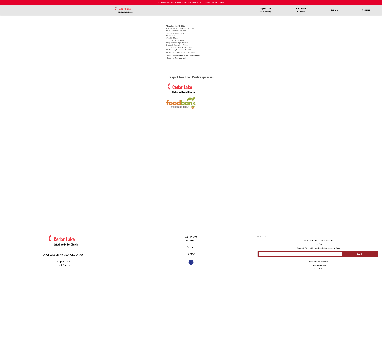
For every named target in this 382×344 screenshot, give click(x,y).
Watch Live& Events (191, 238)
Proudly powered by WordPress (318, 261)
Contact (191, 253)
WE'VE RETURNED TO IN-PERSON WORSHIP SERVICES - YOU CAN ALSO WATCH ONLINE (191, 2)
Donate (191, 247)
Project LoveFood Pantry (63, 263)
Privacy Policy (262, 236)
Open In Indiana (319, 269)
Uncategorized (180, 58)
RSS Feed (319, 244)
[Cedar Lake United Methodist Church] (123, 10)
